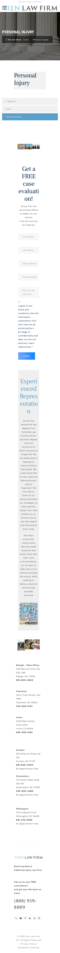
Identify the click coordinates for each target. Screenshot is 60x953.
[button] (20, 146)
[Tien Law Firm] (30, 8)
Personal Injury (14, 116)
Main (8, 109)
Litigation (11, 101)
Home (26, 39)
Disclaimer (23, 947)
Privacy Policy (28, 944)
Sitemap (35, 947)
